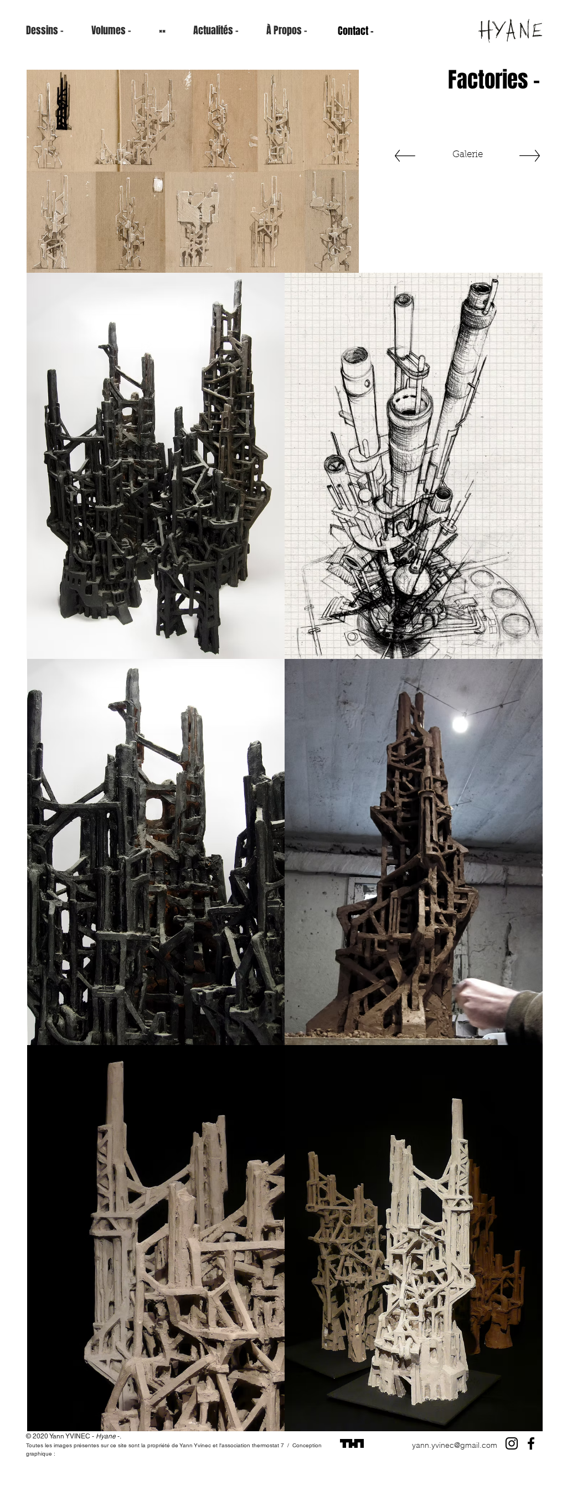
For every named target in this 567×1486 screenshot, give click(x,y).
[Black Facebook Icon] (531, 1443)
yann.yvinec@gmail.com (454, 1445)
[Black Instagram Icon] (511, 1443)
